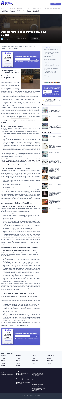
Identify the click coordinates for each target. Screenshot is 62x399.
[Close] (53, 190)
